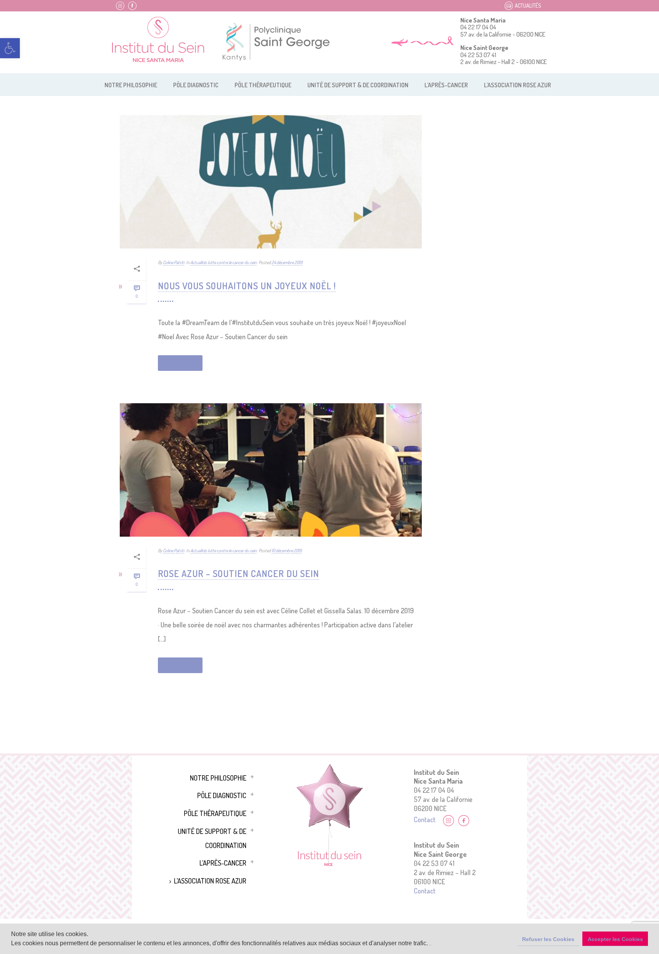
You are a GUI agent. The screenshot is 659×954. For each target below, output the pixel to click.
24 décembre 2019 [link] (287, 262)
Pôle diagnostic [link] (196, 85)
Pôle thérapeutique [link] (263, 85)
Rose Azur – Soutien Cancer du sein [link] (238, 573)
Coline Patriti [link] (173, 262)
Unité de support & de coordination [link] (357, 85)
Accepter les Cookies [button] (615, 939)
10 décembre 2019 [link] (287, 550)
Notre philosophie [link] (130, 85)
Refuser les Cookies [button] (548, 939)
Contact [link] (425, 819)
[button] (430, 944)
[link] (10, 48)
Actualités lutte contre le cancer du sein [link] (223, 262)
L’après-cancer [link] (446, 85)
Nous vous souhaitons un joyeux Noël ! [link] (247, 286)
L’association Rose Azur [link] (517, 85)
